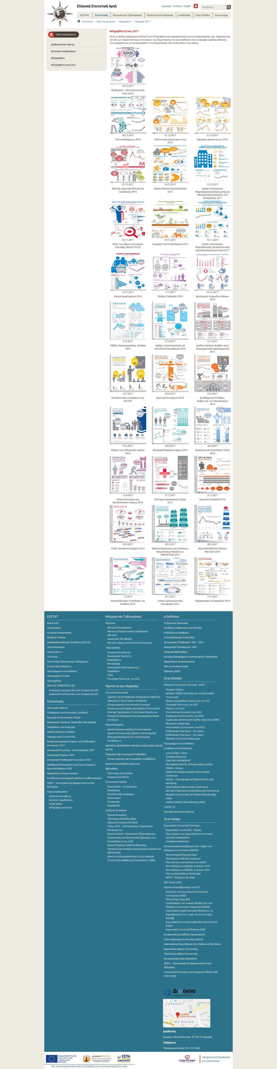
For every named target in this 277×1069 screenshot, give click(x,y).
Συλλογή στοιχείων (116, 810)
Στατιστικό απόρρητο (59, 666)
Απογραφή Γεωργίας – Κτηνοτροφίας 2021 (71, 750)
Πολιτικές (52, 656)
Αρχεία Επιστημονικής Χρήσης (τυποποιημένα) (131, 733)
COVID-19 (169, 807)
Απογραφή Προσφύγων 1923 (180, 647)
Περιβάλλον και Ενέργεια (61, 727)
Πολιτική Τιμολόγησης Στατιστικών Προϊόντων (132, 712)
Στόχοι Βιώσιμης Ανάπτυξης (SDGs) (183, 939)
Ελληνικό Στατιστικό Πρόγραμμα (183, 738)
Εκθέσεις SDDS (172, 671)
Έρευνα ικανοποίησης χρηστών (123, 763)
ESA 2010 (112, 635)
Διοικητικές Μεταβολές (119, 639)
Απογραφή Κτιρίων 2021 (60, 755)
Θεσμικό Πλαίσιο (56, 637)
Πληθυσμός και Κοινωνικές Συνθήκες (67, 712)
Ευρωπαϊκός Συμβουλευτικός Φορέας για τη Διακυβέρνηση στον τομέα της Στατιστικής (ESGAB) (189, 914)
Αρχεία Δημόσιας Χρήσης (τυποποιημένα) (129, 729)
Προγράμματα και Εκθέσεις (62, 671)
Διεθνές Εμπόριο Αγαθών (61, 731)
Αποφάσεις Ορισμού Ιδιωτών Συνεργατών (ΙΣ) (74, 690)
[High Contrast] (196, 6)
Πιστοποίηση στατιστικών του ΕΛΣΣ (185, 727)
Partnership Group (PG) (178, 899)
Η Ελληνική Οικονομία (176, 623)
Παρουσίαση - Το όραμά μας (122, 786)
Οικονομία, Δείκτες (57, 707)
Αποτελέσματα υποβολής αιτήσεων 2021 (188, 870)
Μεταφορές (113, 663)
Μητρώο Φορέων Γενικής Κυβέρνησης (127, 631)
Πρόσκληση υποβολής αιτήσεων (183, 858)
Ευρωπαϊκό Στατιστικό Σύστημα (182, 825)
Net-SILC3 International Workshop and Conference (192, 791)
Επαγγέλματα (114, 660)
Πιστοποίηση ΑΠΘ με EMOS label (183, 873)
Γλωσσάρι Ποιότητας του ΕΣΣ (123, 679)
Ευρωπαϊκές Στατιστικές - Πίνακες (183, 830)
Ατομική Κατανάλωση (118, 652)
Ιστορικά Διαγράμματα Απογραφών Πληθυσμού (190, 656)
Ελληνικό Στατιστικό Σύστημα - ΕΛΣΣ (184, 684)
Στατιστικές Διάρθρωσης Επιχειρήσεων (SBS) (131, 860)
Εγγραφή (166, 6)
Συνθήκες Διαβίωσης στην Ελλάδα (183, 627)
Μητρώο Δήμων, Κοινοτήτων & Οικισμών (129, 642)
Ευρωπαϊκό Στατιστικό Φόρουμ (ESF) (185, 929)
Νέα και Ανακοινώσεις (176, 666)
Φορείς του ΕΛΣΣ (175, 708)
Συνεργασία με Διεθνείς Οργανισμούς (184, 934)
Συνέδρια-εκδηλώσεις (177, 841)
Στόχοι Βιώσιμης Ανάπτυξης (179, 637)
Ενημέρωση (113, 805)
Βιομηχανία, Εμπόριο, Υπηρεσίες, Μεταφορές (71, 722)
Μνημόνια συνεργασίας (178, 723)
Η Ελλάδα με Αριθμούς (176, 632)
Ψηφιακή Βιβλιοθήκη (175, 652)
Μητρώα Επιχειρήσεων (119, 627)
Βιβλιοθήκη (112, 768)
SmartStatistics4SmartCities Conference (187, 787)
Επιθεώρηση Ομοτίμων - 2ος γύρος (185, 731)
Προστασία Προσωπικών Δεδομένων (68, 661)
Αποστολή (53, 623)
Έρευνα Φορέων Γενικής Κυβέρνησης (126, 845)
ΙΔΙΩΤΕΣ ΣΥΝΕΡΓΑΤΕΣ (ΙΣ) (61, 685)
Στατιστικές (87, 21)
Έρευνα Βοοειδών (117, 815)
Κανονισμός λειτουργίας (120, 773)
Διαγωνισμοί (114, 798)
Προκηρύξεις (54, 680)
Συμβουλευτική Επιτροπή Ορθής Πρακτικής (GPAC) (192, 720)
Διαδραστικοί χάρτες (62, 44)
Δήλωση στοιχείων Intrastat (122, 822)
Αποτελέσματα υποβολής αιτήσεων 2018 (188, 866)
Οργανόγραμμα (56, 647)
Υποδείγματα (114, 740)
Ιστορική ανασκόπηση (59, 632)
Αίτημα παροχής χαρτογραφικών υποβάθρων (131, 759)
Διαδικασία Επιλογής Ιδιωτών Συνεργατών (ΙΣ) (73, 694)
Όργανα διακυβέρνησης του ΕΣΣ (182, 887)
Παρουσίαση (54, 627)
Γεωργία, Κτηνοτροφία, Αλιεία (63, 717)
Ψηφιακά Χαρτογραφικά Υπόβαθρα (126, 754)
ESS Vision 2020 (172, 882)
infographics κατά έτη (63, 64)
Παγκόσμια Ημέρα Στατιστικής (181, 953)
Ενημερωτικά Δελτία (118, 777)
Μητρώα (110, 623)
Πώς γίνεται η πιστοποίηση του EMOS (186, 862)
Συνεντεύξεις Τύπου (176, 753)
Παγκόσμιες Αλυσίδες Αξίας (121, 818)
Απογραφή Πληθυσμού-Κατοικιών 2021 (69, 759)
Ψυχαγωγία (113, 801)
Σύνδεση (177, 6)
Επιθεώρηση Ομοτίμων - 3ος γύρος (185, 735)
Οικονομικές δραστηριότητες (123, 667)
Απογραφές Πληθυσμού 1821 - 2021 (184, 642)
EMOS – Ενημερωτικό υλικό (180, 877)
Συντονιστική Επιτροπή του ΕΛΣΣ (184, 712)
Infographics (125, 21)
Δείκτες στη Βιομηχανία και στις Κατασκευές (130, 856)
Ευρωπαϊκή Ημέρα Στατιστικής (181, 949)
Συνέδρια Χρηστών (176, 757)
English (187, 6)
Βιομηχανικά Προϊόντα (119, 656)
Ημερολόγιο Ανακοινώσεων (62, 773)
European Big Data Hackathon (180, 958)
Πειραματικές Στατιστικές (61, 736)
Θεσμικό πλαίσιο (174, 689)
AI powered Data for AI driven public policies (189, 764)
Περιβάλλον (113, 671)
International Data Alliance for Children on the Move (192, 944)
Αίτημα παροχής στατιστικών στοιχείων (128, 704)
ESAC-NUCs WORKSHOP (178, 760)
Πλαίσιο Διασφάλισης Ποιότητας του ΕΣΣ (188, 701)
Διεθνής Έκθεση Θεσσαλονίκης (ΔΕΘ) (185, 802)
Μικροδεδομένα (114, 724)
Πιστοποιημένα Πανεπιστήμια (181, 855)
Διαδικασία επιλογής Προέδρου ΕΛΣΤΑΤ (69, 642)
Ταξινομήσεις (113, 647)
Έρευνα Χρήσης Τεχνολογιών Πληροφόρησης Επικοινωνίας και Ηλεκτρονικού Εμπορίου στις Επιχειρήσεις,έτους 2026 (131, 838)
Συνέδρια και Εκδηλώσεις (178, 748)
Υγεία (110, 675)
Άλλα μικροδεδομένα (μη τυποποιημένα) (128, 737)
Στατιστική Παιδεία (116, 781)
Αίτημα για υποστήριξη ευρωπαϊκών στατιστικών (133, 708)
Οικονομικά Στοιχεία (58, 676)
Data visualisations (106, 21)
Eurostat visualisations (63, 51)
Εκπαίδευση (113, 790)
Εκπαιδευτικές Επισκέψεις (120, 794)
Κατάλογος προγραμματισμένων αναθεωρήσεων (74, 778)
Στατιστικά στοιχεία (117, 692)
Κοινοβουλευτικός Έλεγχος (179, 811)
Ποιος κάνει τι (54, 652)
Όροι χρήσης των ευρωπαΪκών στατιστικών (189, 834)
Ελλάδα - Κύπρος (174, 768)
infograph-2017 (142, 21)
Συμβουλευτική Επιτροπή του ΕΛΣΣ (185, 716)
